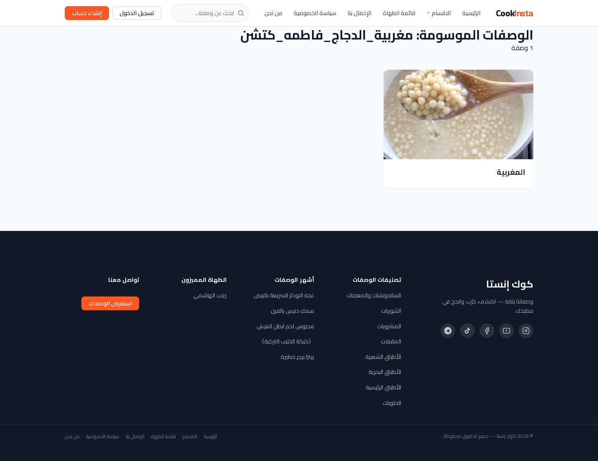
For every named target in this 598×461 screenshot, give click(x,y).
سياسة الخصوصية (315, 13)
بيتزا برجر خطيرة (297, 356)
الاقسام (441, 13)
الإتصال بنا (359, 13)
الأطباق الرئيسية (383, 387)
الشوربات (391, 310)
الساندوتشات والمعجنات (374, 295)
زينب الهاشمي (210, 295)
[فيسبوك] (487, 330)
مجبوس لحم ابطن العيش (285, 326)
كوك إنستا (509, 284)
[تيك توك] (467, 330)
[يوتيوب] (506, 330)
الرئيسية (471, 13)
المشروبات (389, 326)
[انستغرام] (526, 330)
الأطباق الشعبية (383, 356)
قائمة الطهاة (399, 13)
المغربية (511, 172)
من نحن (273, 13)
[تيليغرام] (448, 330)
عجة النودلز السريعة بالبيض (284, 295)
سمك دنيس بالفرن (292, 310)
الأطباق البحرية (385, 372)
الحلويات (392, 402)
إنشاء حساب (87, 13)
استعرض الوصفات (110, 303)
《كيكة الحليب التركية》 (286, 341)
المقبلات (391, 341)
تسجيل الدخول (137, 13)
